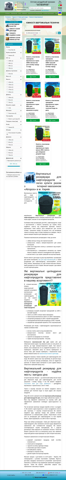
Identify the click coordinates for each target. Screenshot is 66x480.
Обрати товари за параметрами (42, 26)
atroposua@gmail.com (22, 7)
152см (10, 87)
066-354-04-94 (20, 6)
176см (10, 89)
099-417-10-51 (20, 4)
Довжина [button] (8, 137)
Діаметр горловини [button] (11, 70)
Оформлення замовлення (35, 13)
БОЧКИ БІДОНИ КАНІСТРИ (14, 25)
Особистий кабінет (48, 13)
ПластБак (11, 50)
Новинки (24, 13)
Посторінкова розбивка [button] (13, 172)
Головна (7, 13)
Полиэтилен (12, 113)
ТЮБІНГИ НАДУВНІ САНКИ (14, 34)
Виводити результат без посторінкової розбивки (13, 175)
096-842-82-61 (20, 3)
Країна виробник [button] (11, 52)
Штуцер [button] (8, 130)
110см (10, 82)
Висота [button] (8, 79)
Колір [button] (7, 124)
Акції (19, 13)
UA (60, 13)
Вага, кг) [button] (8, 76)
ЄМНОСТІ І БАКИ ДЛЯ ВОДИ (14, 29)
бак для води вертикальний (47, 259)
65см (10, 100)
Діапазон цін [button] (9, 158)
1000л (10, 60)
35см (10, 73)
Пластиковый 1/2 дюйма (14, 133)
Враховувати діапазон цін (14, 160)
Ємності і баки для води (20, 17)
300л (10, 63)
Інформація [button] (14, 13)
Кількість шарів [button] (10, 105)
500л (10, 65)
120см (10, 84)
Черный (11, 127)
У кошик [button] (34, 76)
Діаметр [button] (8, 94)
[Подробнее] (33, 45)
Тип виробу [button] (9, 116)
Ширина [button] (8, 147)
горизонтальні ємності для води (48, 353)
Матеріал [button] (8, 110)
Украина (11, 55)
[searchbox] (40, 8)
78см (10, 102)
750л (10, 68)
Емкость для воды (14, 118)
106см (10, 97)
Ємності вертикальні (36, 17)
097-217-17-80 (20, 2)
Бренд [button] (8, 47)
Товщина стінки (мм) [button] (12, 121)
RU (56, 13)
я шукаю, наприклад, (39, 10)
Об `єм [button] (8, 58)
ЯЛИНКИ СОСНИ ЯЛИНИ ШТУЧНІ (14, 38)
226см (10, 92)
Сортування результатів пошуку (32, 30)
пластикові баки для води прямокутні (37, 383)
